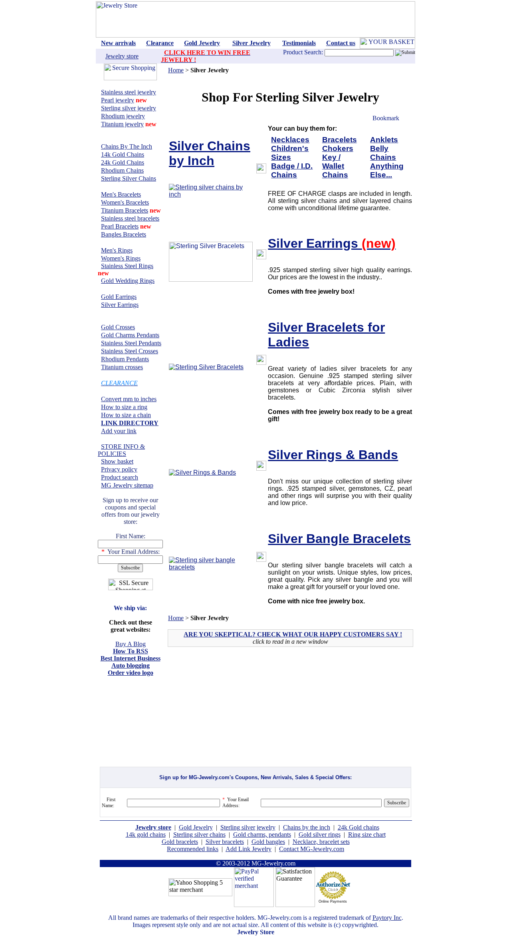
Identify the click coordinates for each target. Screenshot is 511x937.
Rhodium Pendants (125, 359)
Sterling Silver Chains (128, 178)
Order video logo (130, 672)
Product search (119, 477)
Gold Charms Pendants (130, 335)
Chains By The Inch (126, 146)
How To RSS (130, 651)
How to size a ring (124, 407)
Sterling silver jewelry (128, 108)
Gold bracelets (180, 841)
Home (176, 70)
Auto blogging (130, 665)
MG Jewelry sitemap (127, 485)
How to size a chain (126, 415)
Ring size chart (367, 834)
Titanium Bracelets (124, 210)
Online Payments (333, 901)
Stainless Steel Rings (127, 266)
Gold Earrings (119, 296)
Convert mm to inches (128, 399)
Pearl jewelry (117, 100)
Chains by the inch (306, 827)
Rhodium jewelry (123, 116)
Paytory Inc (387, 917)
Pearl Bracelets (120, 226)
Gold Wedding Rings (127, 280)
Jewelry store (122, 56)
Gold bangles (268, 841)
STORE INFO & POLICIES (121, 450)
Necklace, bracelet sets (321, 841)
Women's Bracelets (125, 202)
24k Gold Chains (122, 162)
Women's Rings (121, 258)
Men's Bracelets (121, 194)
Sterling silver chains (199, 834)
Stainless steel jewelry (128, 92)
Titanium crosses (122, 367)
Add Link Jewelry (248, 848)
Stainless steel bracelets (130, 218)
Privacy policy (119, 469)
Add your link (119, 431)
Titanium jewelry (122, 124)
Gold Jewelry (196, 827)
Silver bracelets (225, 841)
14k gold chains (146, 834)
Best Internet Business (130, 658)
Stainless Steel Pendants (131, 343)
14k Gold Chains (122, 154)
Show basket (117, 461)
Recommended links (192, 848)
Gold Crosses (118, 327)
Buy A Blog (130, 644)
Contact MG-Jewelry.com (311, 848)
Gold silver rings (320, 834)
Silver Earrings (120, 304)
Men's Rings (117, 250)
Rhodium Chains (122, 170)
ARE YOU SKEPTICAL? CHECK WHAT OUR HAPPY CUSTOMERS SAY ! (293, 634)
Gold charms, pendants (262, 834)
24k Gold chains (358, 827)
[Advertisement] (237, 710)
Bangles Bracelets (123, 234)
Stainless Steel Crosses (129, 351)
